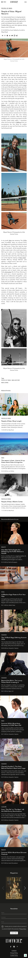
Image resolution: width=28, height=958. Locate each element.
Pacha (5, 244)
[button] (25, 888)
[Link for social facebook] (10, 947)
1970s (25, 240)
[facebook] (5, 35)
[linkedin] (10, 35)
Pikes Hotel (22, 257)
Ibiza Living (4, 382)
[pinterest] (7, 35)
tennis (20, 89)
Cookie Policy (14, 955)
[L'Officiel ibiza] (14, 2)
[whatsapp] (14, 35)
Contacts (14, 950)
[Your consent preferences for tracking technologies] (25, 955)
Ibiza (10, 240)
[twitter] (12, 35)
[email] (2, 35)
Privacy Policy (23, 929)
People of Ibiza (6, 8)
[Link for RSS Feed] (17, 947)
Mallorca (18, 122)
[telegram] (17, 35)
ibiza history (16, 380)
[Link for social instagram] (14, 947)
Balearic (3, 105)
